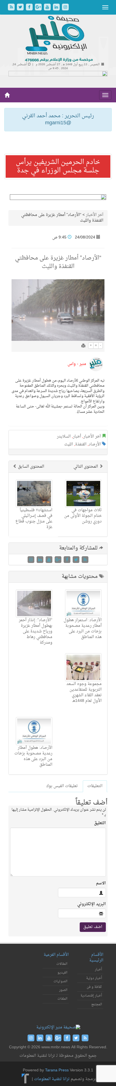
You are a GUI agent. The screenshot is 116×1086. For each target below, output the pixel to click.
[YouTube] (47, 8)
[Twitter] (20, 8)
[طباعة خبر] (83, 346)
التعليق (100, 823)
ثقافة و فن (94, 987)
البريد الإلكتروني (91, 904)
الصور (63, 990)
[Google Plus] (38, 8)
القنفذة (80, 444)
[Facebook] (29, 8)
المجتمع (96, 1004)
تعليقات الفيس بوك (62, 786)
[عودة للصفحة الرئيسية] (58, 39)
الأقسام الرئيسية (96, 957)
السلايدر (64, 436)
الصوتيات (60, 981)
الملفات (62, 999)
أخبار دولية (94, 978)
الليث (68, 444)
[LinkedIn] (56, 8)
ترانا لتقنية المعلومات (52, 1079)
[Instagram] (65, 8)
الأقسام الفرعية (56, 955)
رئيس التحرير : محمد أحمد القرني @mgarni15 (58, 119)
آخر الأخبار (94, 215)
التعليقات (94, 786)
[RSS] (11, 8)
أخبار (77, 436)
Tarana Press (57, 1070)
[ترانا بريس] (25, 1079)
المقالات (61, 964)
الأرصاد (95, 444)
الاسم (101, 883)
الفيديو (62, 973)
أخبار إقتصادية (91, 996)
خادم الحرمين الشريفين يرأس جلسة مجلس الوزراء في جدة (58, 166)
